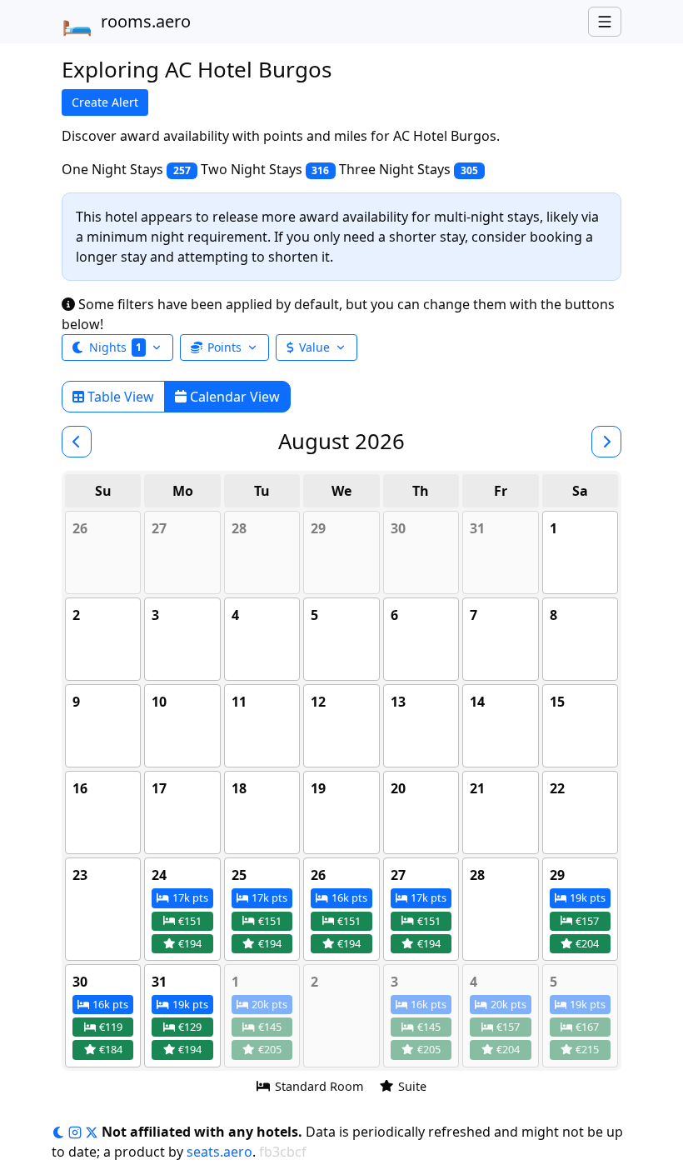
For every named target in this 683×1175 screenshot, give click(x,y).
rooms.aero (126, 21)
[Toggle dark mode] (60, 1131)
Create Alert (105, 102)
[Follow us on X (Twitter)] (93, 1131)
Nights (115, 347)
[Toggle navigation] (604, 22)
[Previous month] (77, 442)
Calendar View (233, 397)
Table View (119, 397)
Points (224, 347)
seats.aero (219, 1151)
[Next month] (606, 442)
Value (314, 347)
